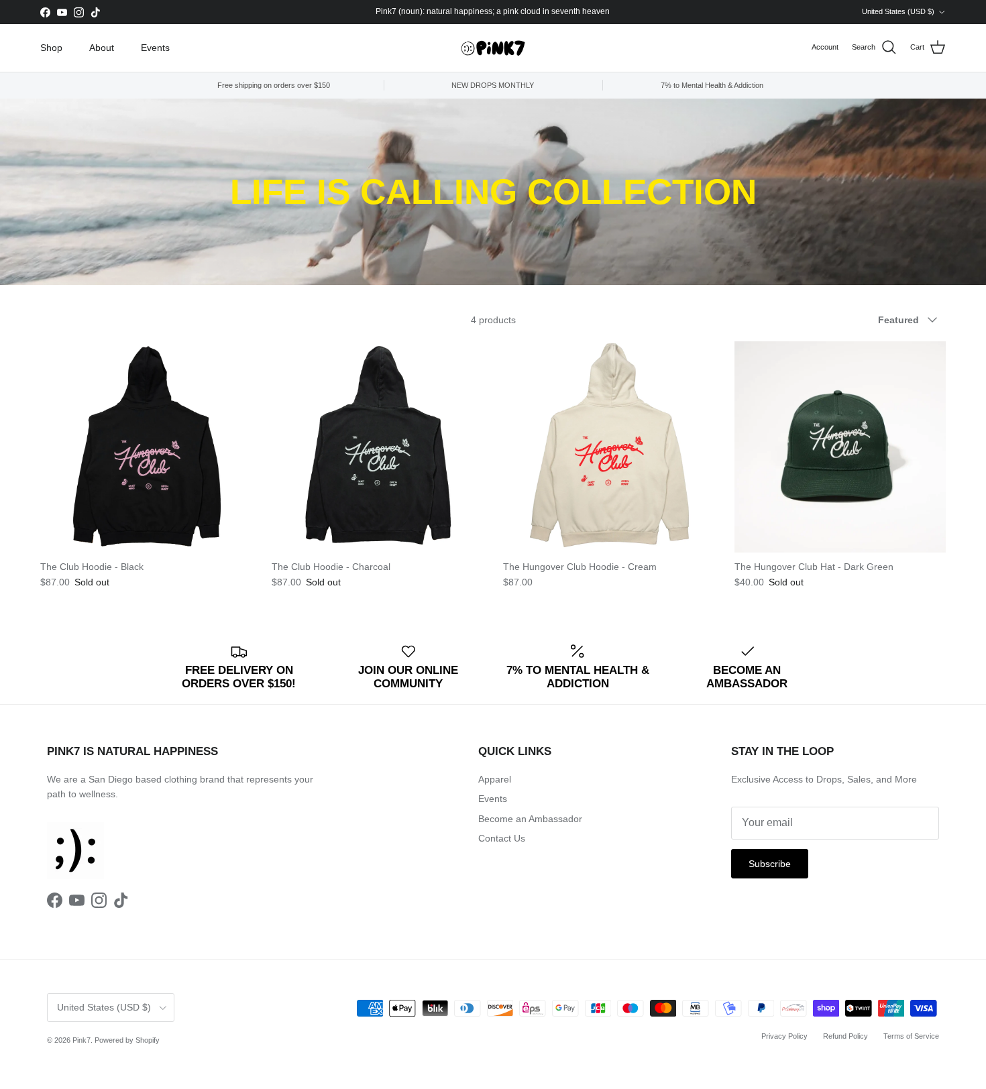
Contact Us (501, 838)
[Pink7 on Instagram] (79, 12)
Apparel (494, 779)
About (101, 47)
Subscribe (770, 863)
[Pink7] (493, 48)
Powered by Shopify (127, 1040)
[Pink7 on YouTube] (62, 12)
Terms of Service (911, 1036)
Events (155, 47)
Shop (51, 47)
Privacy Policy (784, 1036)
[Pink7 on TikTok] (96, 12)
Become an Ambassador (530, 818)
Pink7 (81, 1040)
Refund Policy (845, 1036)
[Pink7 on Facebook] (45, 12)
